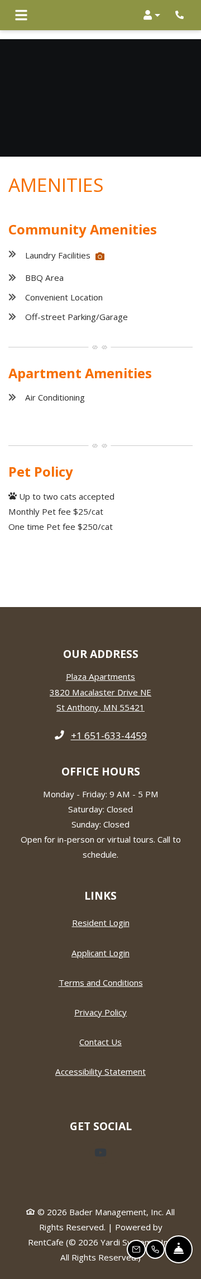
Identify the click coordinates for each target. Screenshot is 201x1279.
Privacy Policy (100, 1012)
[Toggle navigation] (21, 15)
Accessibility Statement (100, 1071)
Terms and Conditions (101, 982)
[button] (151, 15)
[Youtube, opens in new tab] (100, 1152)
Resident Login (101, 922)
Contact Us (100, 1041)
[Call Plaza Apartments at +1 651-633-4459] (181, 15)
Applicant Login (100, 952)
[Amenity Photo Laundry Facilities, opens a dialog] (100, 256)
